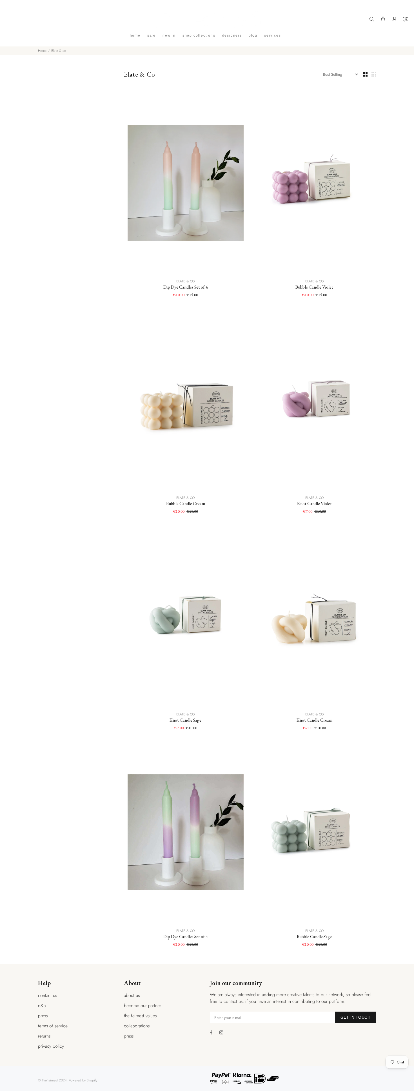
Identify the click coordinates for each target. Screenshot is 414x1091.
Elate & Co (185, 281)
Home (42, 50)
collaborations (137, 1026)
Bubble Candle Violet (314, 287)
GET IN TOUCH (355, 1017)
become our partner (142, 1005)
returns (44, 1036)
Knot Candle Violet (314, 504)
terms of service (53, 1026)
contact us (47, 995)
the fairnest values (140, 1015)
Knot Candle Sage (185, 720)
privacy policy (51, 1046)
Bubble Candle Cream (185, 504)
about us (132, 995)
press (43, 1015)
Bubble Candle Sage (314, 937)
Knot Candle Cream (314, 720)
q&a (42, 1005)
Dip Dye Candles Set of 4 (185, 287)
